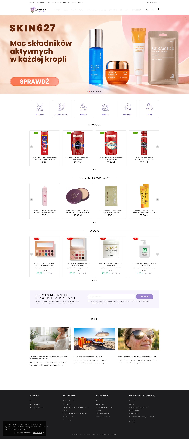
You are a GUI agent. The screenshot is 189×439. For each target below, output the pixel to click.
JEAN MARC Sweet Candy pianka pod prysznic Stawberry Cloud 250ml (44, 211)
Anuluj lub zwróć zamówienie (73, 2)
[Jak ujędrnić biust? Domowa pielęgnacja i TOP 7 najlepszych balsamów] (50, 339)
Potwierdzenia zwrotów (104, 407)
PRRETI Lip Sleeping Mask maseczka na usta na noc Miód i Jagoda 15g (144, 211)
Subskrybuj (145, 296)
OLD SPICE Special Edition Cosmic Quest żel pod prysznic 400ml (45, 158)
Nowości (94, 125)
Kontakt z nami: (35, 2)
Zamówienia (100, 404)
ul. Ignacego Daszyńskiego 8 (139, 407)
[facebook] (130, 421)
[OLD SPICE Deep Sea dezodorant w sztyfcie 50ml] (122, 135)
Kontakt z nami (68, 417)
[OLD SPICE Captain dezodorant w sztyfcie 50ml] (88, 135)
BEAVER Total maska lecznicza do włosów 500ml (111, 264)
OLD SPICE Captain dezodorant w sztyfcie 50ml (78, 158)
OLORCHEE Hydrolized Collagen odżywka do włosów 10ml (111, 211)
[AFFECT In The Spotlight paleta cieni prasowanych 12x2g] (55, 241)
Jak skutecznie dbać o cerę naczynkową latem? (137, 357)
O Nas (65, 410)
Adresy (98, 410)
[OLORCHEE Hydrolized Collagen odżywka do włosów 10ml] (122, 188)
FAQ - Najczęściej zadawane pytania (75, 413)
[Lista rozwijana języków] (152, 10)
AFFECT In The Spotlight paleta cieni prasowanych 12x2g (44, 264)
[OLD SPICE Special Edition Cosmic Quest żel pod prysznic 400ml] (55, 135)
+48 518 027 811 (45, 2)
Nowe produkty (35, 404)
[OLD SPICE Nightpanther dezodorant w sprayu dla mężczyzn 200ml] (155, 135)
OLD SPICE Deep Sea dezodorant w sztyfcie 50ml (111, 158)
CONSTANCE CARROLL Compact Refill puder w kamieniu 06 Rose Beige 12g (77, 211)
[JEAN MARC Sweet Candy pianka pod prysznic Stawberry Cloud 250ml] (55, 188)
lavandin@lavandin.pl (141, 417)
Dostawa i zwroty (69, 401)
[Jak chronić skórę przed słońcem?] (94, 339)
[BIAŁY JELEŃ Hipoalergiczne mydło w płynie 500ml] (155, 241)
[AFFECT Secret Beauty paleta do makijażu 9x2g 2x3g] (88, 241)
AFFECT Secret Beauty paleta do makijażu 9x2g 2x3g (77, 264)
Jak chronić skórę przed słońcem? (88, 357)
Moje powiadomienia (103, 413)
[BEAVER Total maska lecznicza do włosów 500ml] (122, 241)
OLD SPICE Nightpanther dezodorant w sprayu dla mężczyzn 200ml (144, 158)
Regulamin (66, 404)
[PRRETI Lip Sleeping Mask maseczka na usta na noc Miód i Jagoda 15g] (155, 188)
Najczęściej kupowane (94, 177)
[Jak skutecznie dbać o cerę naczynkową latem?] (138, 339)
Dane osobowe (101, 401)
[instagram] (133, 421)
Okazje (94, 230)
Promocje (33, 401)
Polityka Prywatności (22, 433)
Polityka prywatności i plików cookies (75, 407)
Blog (94, 319)
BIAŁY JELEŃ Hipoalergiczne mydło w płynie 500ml (144, 264)
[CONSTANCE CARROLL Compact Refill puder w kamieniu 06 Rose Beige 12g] (88, 188)
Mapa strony (67, 420)
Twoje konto (102, 396)
